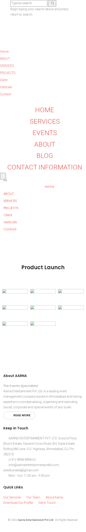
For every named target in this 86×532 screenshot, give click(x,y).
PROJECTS (11, 208)
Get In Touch (47, 502)
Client (8, 215)
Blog (44, 155)
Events (44, 133)
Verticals (11, 222)
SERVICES (11, 201)
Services (45, 121)
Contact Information (44, 167)
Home (44, 110)
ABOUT (9, 193)
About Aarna (54, 497)
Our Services (12, 497)
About (44, 144)
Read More (21, 415)
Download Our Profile (18, 502)
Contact (10, 229)
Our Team (33, 497)
